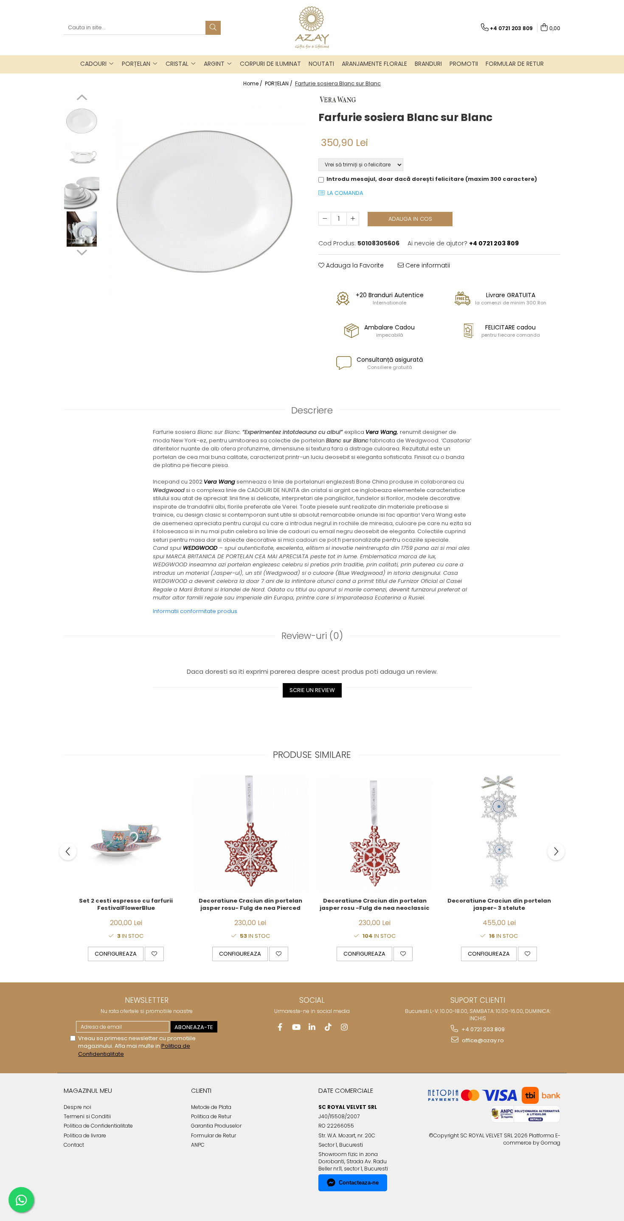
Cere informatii (427, 265)
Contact (74, 1144)
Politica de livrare (85, 1135)
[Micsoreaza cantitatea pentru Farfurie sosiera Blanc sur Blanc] (324, 218)
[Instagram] (344, 1027)
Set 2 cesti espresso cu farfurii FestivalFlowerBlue (126, 904)
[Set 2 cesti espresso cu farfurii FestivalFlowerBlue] (126, 833)
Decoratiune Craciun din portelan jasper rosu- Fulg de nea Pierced (250, 904)
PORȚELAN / (279, 83)
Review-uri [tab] (312, 636)
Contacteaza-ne (359, 1182)
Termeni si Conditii (87, 1116)
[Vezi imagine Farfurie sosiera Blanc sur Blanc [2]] (81, 193)
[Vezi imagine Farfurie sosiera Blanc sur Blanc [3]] (81, 229)
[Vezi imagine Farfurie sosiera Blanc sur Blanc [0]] (81, 120)
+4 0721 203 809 (482, 1029)
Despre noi (77, 1107)
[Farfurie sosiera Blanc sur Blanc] (205, 200)
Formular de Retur (515, 63)
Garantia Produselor (216, 1125)
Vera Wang (381, 432)
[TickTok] (328, 1027)
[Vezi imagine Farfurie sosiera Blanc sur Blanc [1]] (81, 156)
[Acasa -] (312, 27)
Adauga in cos (410, 219)
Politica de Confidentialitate (98, 1125)
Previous (81, 98)
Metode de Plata (211, 1107)
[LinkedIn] (312, 1027)
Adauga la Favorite (354, 265)
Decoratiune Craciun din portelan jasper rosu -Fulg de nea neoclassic (375, 904)
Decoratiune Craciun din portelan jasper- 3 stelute (499, 904)
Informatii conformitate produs (195, 611)
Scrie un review (312, 690)
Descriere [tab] (312, 410)
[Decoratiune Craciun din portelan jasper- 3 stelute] (499, 834)
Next (81, 251)
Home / (253, 83)
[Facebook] (280, 1027)
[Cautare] (213, 28)
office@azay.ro (482, 1040)
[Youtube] (296, 1027)
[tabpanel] (205, 200)
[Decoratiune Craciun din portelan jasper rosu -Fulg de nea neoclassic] (375, 834)
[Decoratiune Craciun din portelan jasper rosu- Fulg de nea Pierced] (250, 834)
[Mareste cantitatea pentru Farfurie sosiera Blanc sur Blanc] (352, 218)
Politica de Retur (211, 1116)
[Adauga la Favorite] (154, 954)
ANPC (198, 1144)
